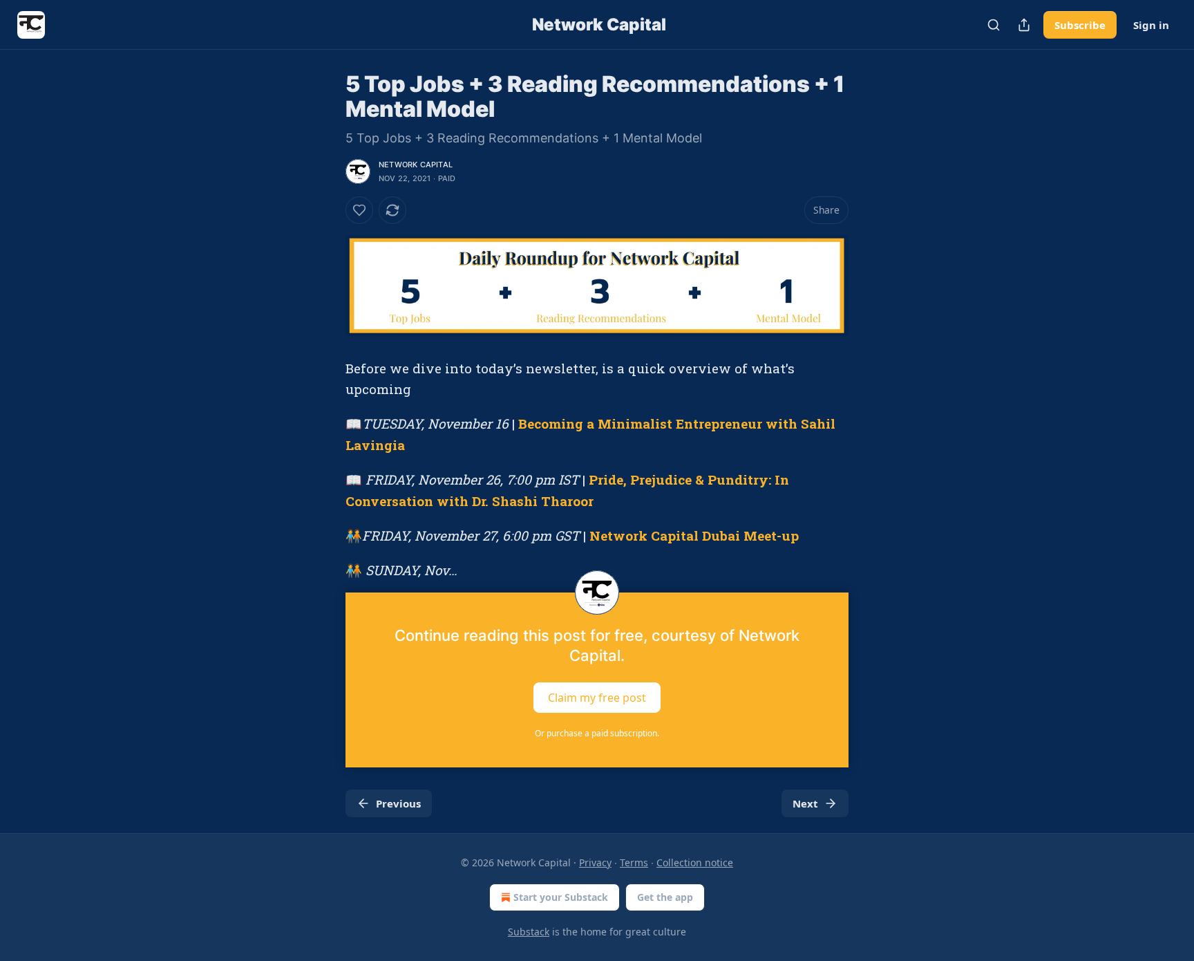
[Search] (993, 25)
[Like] (359, 210)
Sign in (1151, 25)
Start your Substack (560, 897)
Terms (634, 862)
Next (805, 803)
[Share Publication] (1024, 25)
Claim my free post (597, 697)
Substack (528, 931)
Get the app (665, 897)
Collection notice (694, 862)
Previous (398, 803)
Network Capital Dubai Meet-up (694, 535)
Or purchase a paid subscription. (597, 733)
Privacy (595, 862)
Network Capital (416, 164)
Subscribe (1080, 25)
